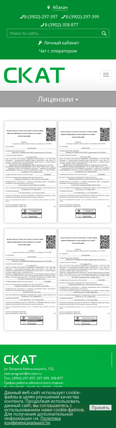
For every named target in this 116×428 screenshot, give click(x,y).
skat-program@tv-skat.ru (23, 373)
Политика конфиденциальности (32, 420)
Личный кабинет (61, 43)
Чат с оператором (58, 51)
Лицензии (56, 99)
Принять (100, 408)
